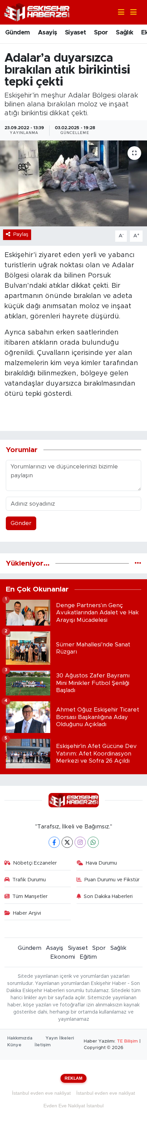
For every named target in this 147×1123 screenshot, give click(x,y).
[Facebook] (54, 842)
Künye (14, 1045)
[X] (67, 842)
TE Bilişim (127, 1041)
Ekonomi (62, 957)
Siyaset (75, 33)
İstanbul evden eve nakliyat (41, 1093)
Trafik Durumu (29, 879)
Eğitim (88, 957)
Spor (101, 33)
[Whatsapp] (93, 842)
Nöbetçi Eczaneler (35, 863)
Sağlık (124, 33)
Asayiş (47, 33)
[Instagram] (80, 842)
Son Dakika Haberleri (108, 896)
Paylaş (20, 234)
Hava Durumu (101, 863)
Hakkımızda (19, 1038)
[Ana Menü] (130, 12)
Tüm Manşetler (30, 896)
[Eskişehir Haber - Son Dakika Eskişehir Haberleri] (36, 12)
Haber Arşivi (27, 913)
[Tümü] (138, 563)
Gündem (17, 33)
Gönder (21, 523)
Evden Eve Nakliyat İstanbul (73, 1105)
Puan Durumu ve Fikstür (111, 879)
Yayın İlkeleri (59, 1038)
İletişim (43, 1045)
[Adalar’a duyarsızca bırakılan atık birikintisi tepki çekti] (73, 183)
